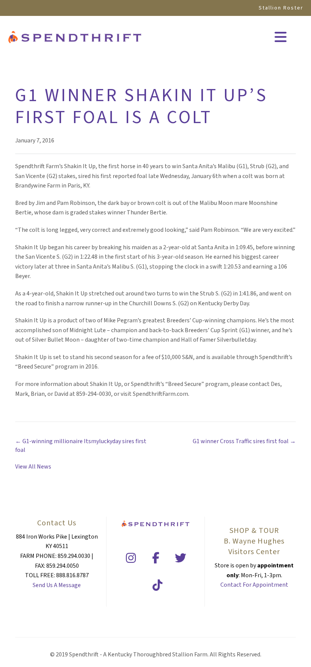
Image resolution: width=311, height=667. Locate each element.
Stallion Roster (281, 8)
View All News (33, 466)
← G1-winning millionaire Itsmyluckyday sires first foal (80, 445)
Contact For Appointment (254, 585)
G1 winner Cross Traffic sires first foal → (244, 441)
